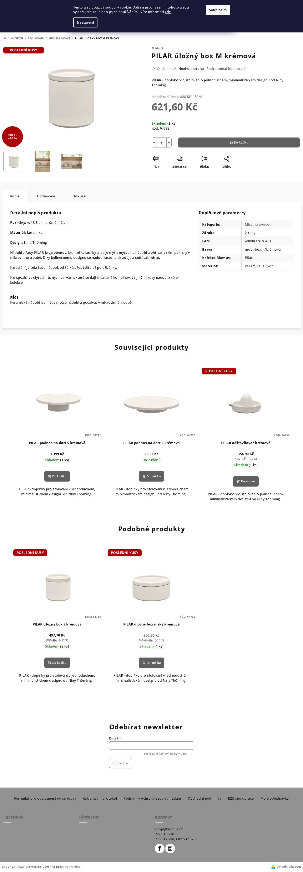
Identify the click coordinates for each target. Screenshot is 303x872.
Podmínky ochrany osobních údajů (152, 798)
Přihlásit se (120, 763)
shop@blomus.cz (169, 829)
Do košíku (241, 142)
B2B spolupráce (241, 798)
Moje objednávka (275, 798)
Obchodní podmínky (204, 798)
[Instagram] (170, 848)
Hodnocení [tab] (46, 196)
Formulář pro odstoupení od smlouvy (45, 798)
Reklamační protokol (100, 798)
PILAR (39, 252)
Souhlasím (218, 10)
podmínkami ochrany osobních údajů (166, 753)
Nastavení (85, 22)
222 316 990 (164, 834)
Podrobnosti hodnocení (226, 68)
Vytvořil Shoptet (289, 866)
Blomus (157, 48)
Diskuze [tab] (79, 196)
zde (168, 12)
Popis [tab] (15, 196)
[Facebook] (160, 848)
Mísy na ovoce (257, 224)
